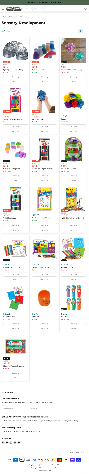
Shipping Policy (33, 465)
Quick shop (15, 77)
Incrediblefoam (37, 119)
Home (4, 16)
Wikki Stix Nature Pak (11, 218)
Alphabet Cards (67, 267)
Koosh (63, 119)
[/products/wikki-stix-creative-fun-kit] (44, 248)
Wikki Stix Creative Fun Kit (42, 267)
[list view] (85, 31)
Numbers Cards (9, 316)
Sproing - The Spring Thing (13, 70)
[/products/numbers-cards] (15, 297)
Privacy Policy (56, 465)
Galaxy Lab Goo (38, 70)
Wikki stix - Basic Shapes (41, 218)
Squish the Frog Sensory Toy (71, 70)
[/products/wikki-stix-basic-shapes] (44, 199)
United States (77, 452)
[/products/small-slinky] (44, 297)
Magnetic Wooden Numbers (13, 366)
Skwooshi (64, 316)
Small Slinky (36, 316)
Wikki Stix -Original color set (42, 169)
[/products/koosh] (73, 100)
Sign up (34, 408)
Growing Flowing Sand (11, 169)
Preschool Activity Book (12, 267)
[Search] (79, 8)
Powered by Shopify (44, 470)
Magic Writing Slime (68, 169)
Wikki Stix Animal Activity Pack (72, 218)
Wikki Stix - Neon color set (13, 119)
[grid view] (80, 31)
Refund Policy (45, 465)
